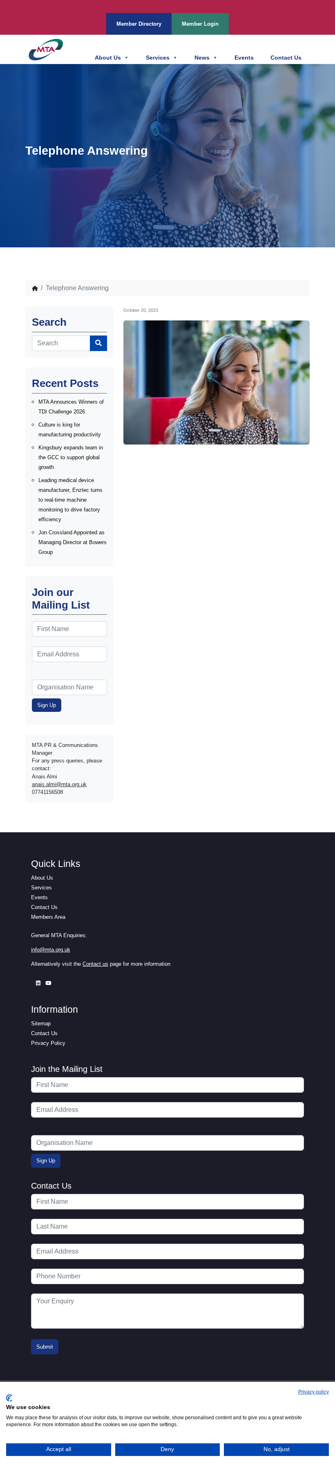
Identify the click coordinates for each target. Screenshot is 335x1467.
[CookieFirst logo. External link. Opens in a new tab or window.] (9, 1398)
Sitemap (41, 1023)
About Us (108, 57)
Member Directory (138, 24)
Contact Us (286, 57)
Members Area (48, 917)
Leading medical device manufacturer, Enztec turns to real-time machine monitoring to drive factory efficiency (70, 499)
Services (158, 57)
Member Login (200, 24)
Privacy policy (313, 1392)
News (202, 57)
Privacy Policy (48, 1043)
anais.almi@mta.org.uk (59, 784)
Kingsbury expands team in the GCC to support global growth (70, 457)
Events (244, 57)
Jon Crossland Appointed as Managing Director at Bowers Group (72, 542)
